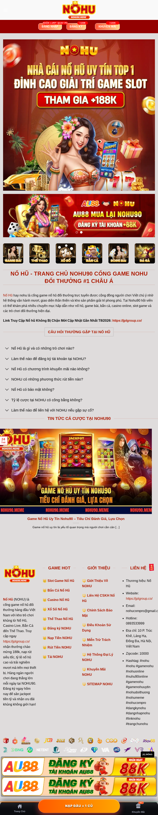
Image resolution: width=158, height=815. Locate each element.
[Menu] (5, 10)
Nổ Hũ (8, 295)
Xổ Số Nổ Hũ (58, 609)
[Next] (146, 215)
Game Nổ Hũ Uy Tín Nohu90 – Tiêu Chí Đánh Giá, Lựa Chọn (75, 519)
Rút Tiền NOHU (59, 647)
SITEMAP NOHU (100, 684)
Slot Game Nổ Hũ (61, 580)
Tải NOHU (55, 657)
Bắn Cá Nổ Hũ (59, 590)
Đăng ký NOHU (59, 628)
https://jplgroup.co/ (16, 641)
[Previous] (11, 215)
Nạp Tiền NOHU (60, 638)
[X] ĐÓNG (147, 754)
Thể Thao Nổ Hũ (60, 619)
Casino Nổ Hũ (58, 600)
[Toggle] (7, 348)
